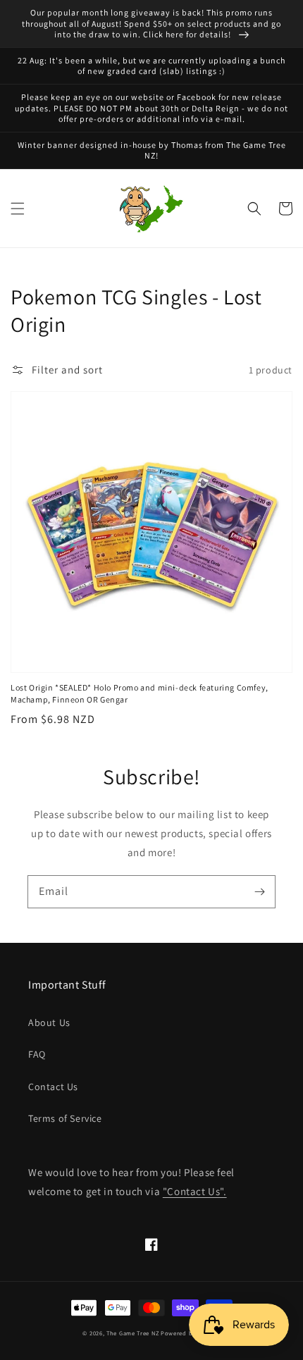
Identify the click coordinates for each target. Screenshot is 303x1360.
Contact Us (53, 1086)
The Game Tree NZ (132, 1333)
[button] (17, 208)
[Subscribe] (259, 891)
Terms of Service (65, 1118)
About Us (49, 1022)
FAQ (37, 1054)
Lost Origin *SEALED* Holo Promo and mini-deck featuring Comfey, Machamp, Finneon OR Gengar (139, 693)
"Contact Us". (195, 1191)
